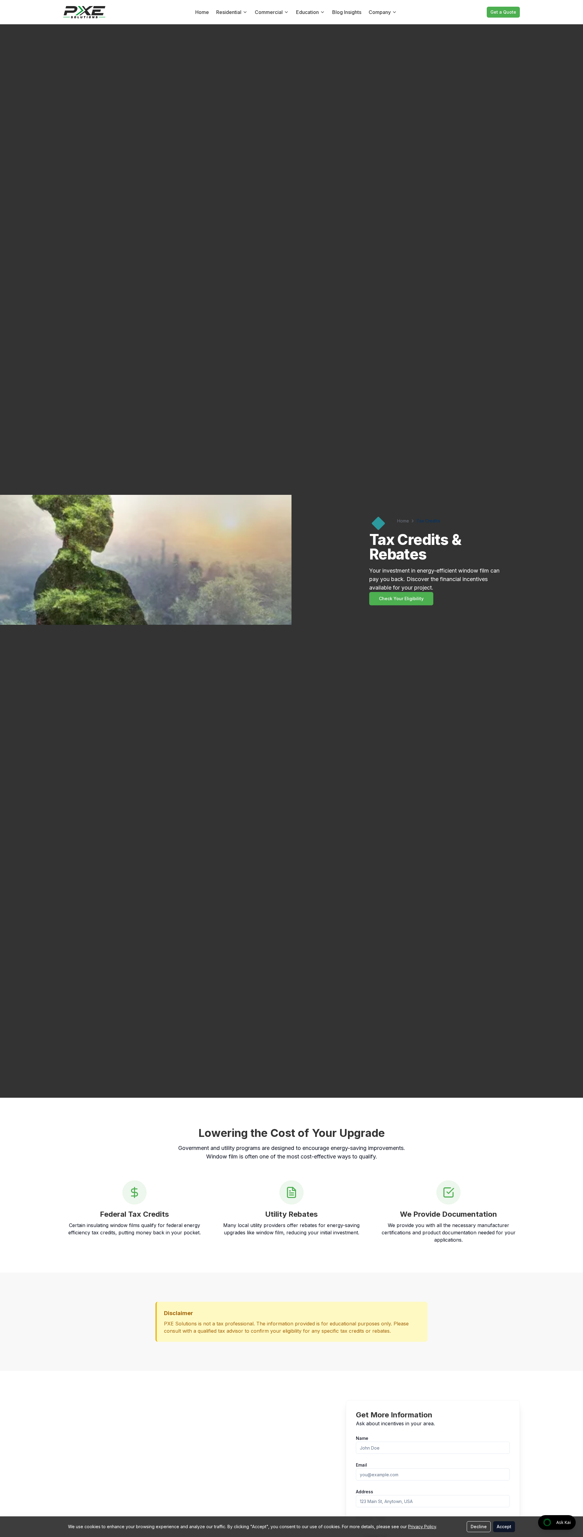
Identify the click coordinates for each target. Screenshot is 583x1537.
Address (364, 1491)
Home (202, 12)
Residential (228, 12)
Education (307, 12)
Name (362, 1438)
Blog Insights (346, 12)
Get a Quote (503, 12)
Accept (504, 1526)
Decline (479, 1526)
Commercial (269, 12)
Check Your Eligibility (401, 598)
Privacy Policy (422, 1526)
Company (380, 12)
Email (361, 1464)
